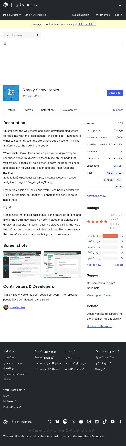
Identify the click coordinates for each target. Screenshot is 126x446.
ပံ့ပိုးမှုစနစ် (72, 357)
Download (115, 92)
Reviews (28, 110)
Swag (100, 369)
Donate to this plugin (99, 326)
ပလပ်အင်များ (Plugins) (47, 363)
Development (69, 110)
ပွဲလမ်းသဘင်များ (104, 357)
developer (109, 180)
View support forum (99, 295)
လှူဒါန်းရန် (103, 363)
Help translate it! (87, 24)
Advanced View (96, 195)
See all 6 (118, 165)
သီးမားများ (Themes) (44, 357)
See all (119, 264)
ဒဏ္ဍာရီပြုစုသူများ (75, 363)
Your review (94, 264)
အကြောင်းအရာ (9, 351)
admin (118, 173)
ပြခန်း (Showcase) (45, 351)
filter (119, 180)
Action (110, 173)
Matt (7, 395)
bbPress (10, 401)
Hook (118, 186)
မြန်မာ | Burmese (21, 421)
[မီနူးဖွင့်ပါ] (121, 5)
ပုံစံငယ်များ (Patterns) (47, 369)
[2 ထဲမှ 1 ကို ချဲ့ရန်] (36, 255)
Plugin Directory (12, 14)
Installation (47, 110)
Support (118, 110)
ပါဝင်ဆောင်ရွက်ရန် (107, 351)
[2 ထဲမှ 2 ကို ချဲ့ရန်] (76, 255)
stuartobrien (33, 95)
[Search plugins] (38, 35)
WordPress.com (14, 389)
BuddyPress (12, 407)
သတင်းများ (8, 357)
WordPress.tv (74, 369)
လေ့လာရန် (70, 351)
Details (11, 110)
